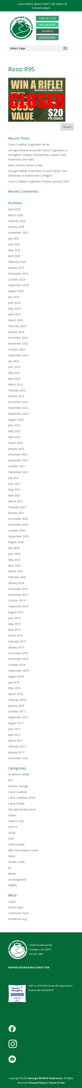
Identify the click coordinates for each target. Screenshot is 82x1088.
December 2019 (18, 589)
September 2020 (18, 536)
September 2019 (18, 606)
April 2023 (14, 378)
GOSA (11, 832)
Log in (12, 901)
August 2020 (16, 542)
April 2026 (14, 209)
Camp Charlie (16, 803)
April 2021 (14, 495)
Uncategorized (17, 879)
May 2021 (14, 489)
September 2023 (18, 355)
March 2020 (15, 571)
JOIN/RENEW (47, 37)
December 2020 (18, 518)
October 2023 (16, 349)
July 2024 (13, 297)
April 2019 (14, 629)
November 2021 (18, 460)
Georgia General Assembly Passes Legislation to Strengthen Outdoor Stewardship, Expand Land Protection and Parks (38, 154)
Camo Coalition (17, 792)
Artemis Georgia (18, 786)
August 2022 (16, 419)
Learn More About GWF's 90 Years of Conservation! (42, 6)
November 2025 (18, 232)
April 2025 (14, 256)
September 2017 (18, 717)
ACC (10, 780)
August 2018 (16, 676)
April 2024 (14, 314)
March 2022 (15, 443)
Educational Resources (22, 809)
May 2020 (14, 559)
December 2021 (18, 454)
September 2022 (18, 413)
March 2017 (15, 740)
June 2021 (14, 483)
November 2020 (18, 524)
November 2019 (18, 595)
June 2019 (14, 618)
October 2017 (16, 711)
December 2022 (18, 402)
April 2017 (14, 735)
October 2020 (16, 530)
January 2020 (16, 583)
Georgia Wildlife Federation (45, 1078)
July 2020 (13, 548)
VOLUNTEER (47, 25)
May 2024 (14, 308)
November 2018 (18, 659)
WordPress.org (17, 919)
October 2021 (16, 466)
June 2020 (14, 554)
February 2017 (17, 746)
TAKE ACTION (47, 18)
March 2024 (15, 320)
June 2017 (14, 729)
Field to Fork (16, 821)
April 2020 (14, 565)
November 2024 (18, 273)
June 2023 (14, 367)
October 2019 (16, 600)
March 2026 (15, 215)
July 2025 (13, 238)
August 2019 (16, 612)
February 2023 (17, 390)
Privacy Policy (37, 1082)
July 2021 (13, 478)
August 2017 (16, 723)
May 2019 (14, 624)
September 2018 (18, 670)
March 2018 (15, 694)
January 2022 (16, 449)
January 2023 (16, 396)
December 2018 (18, 653)
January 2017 (16, 752)
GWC (11, 838)
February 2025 (17, 262)
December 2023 (18, 337)
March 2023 (15, 384)
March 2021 (15, 501)
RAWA (12, 873)
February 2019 (17, 641)
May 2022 (14, 431)
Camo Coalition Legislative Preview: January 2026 (38, 181)
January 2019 (16, 647)
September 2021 (18, 472)
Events (12, 815)
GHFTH (12, 827)
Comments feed (18, 913)
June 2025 (14, 244)
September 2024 (18, 285)
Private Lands (16, 862)
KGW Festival (16, 844)
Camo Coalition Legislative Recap (28, 144)
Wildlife (12, 885)
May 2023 (14, 372)
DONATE (47, 31)
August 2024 (16, 291)
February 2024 (17, 326)
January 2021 (16, 513)
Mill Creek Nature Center (23, 850)
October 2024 (16, 279)
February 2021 (17, 507)
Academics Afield (18, 774)
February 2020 (17, 577)
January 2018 (16, 705)
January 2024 (16, 332)
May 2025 (14, 250)
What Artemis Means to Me (25, 165)
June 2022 (14, 425)
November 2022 (18, 408)
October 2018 (16, 664)
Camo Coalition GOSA (21, 797)
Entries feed (15, 907)
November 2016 (18, 758)
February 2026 (17, 221)
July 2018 (13, 682)
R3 (9, 868)
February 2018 (17, 700)
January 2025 (16, 267)
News (11, 856)
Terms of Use (56, 1082)
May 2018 (14, 688)
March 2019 (15, 635)
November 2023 (18, 343)
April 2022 (14, 437)
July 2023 (13, 361)
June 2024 (14, 303)
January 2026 (16, 226)
